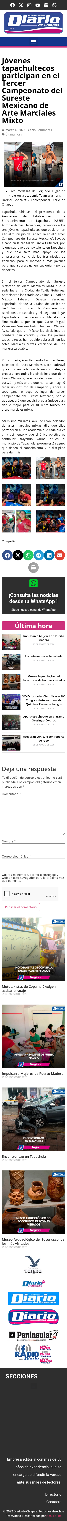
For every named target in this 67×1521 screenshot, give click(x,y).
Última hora (13, 134)
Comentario (11, 793)
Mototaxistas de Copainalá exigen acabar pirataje (29, 988)
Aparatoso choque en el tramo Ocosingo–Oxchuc (43, 718)
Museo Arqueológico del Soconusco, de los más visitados (44, 678)
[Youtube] (37, 5)
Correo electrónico (16, 856)
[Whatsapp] (54, 5)
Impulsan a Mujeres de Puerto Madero (43, 638)
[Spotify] (46, 5)
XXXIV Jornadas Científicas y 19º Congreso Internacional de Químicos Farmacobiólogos (43, 700)
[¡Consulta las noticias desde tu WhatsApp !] (33, 583)
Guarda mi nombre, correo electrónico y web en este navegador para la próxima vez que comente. (33, 877)
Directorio (53, 1494)
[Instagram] (29, 5)
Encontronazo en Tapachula (44, 656)
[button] (33, 41)
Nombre (9, 841)
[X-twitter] (21, 5)
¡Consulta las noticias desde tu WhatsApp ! (33, 598)
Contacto (53, 1502)
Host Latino (54, 1516)
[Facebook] (12, 5)
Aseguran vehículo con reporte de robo (43, 738)
